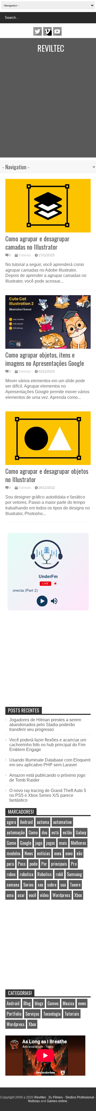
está (55, 832)
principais (59, 864)
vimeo (47, 31)
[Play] (42, 601)
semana (13, 884)
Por (44, 864)
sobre (51, 884)
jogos (50, 843)
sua (63, 884)
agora (11, 822)
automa (43, 822)
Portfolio (14, 1014)
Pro (74, 864)
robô (59, 874)
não (79, 853)
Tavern (75, 884)
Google (25, 843)
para (10, 864)
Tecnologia (52, 1014)
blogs (39, 1003)
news (82, 1003)
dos (44, 832)
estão (67, 832)
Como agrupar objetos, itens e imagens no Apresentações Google (44, 359)
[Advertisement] (48, 109)
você (32, 895)
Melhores (78, 843)
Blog (27, 1003)
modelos (14, 853)
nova (57, 853)
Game (11, 843)
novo (69, 853)
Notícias (34, 1101)
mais (63, 843)
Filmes (58, 1097)
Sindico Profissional (79, 1097)
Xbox (78, 895)
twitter (37, 31)
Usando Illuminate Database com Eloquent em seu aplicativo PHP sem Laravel (49, 762)
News (29, 853)
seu (40, 884)
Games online (57, 1101)
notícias (43, 853)
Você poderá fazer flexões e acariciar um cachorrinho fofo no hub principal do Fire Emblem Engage (47, 745)
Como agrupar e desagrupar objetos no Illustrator (46, 475)
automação (16, 832)
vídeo (44, 895)
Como (33, 832)
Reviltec (50, 48)
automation (62, 822)
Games (53, 1003)
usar (21, 895)
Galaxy (81, 832)
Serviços (32, 1014)
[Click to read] (48, 205)
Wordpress (61, 895)
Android (26, 822)
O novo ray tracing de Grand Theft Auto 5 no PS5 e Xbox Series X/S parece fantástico (47, 795)
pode (33, 864)
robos (11, 874)
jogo (38, 843)
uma (10, 895)
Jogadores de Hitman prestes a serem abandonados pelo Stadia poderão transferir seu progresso (45, 725)
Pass (22, 864)
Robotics (44, 874)
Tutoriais (24, 255)
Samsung (74, 874)
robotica (26, 874)
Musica (68, 1003)
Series (28, 884)
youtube (57, 31)
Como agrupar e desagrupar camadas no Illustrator (37, 243)
